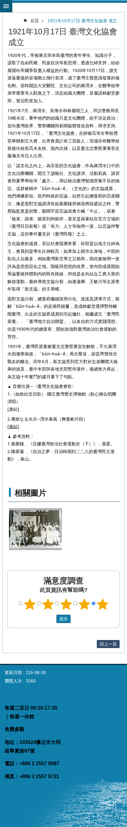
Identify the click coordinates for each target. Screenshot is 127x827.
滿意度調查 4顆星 (84, 604)
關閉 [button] (6, 6)
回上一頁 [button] (108, 644)
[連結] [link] (13, 409)
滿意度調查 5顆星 (103, 604)
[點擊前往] (35, 529)
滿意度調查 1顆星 (30, 604)
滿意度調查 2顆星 (48, 604)
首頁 (34, 20)
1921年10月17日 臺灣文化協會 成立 (82, 20)
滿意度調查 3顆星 (66, 604)
